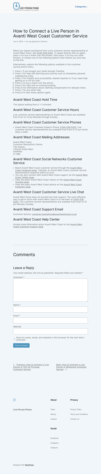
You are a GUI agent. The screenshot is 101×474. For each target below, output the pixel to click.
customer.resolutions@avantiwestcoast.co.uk (54, 214)
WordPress (29, 465)
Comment (19, 277)
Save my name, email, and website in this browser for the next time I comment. (50, 338)
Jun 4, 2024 (18, 41)
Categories (80, 7)
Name (17, 305)
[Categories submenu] (87, 6)
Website (17, 327)
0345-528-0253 (45, 53)
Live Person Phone (22, 409)
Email (16, 316)
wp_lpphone (34, 41)
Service (44, 41)
